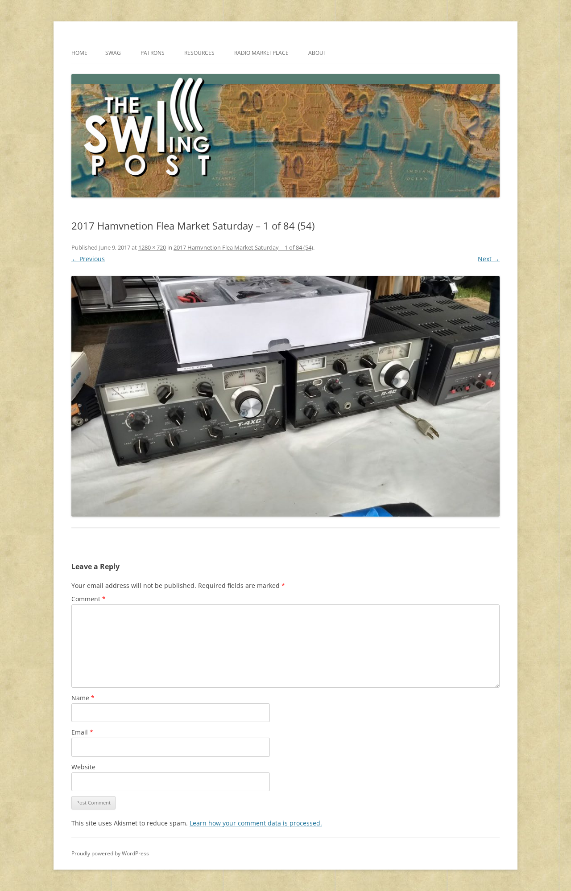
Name (83, 698)
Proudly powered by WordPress (110, 853)
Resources (199, 53)
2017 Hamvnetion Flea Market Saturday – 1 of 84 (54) (243, 247)
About (317, 53)
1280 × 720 (152, 247)
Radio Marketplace (261, 53)
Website (83, 767)
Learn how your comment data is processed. (256, 823)
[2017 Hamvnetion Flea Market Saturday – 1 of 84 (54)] (285, 396)
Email (82, 732)
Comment (88, 599)
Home (79, 53)
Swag (113, 53)
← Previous (88, 259)
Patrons (153, 53)
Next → (489, 259)
